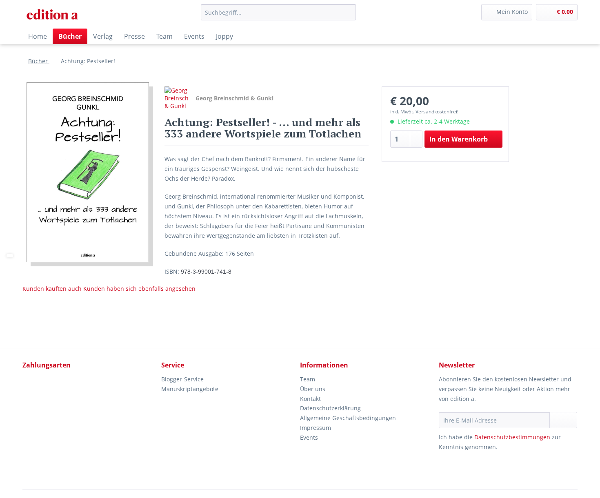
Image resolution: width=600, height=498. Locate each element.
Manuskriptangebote (189, 389)
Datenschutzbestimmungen (512, 437)
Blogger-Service (182, 379)
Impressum (315, 428)
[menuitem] (278, 16)
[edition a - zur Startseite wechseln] (55, 14)
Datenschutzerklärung (330, 408)
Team (307, 379)
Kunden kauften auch (52, 288)
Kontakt (310, 399)
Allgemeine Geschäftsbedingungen (348, 418)
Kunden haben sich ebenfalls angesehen (139, 288)
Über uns (312, 389)
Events (309, 437)
